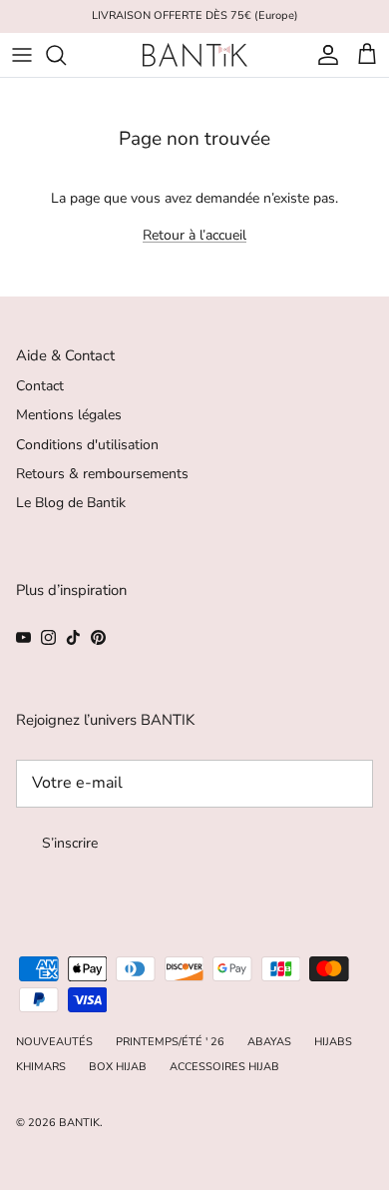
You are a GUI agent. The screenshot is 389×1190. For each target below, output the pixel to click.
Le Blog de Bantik (71, 502)
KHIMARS (41, 1066)
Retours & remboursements (102, 473)
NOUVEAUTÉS (54, 1041)
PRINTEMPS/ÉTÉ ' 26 (170, 1041)
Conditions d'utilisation (87, 444)
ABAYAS (269, 1041)
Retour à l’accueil (194, 235)
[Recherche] (66, 55)
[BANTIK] (195, 55)
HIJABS (333, 1041)
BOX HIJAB (118, 1066)
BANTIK (79, 1122)
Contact (40, 385)
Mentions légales (69, 414)
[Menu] (22, 55)
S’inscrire (70, 843)
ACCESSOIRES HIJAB (224, 1066)
